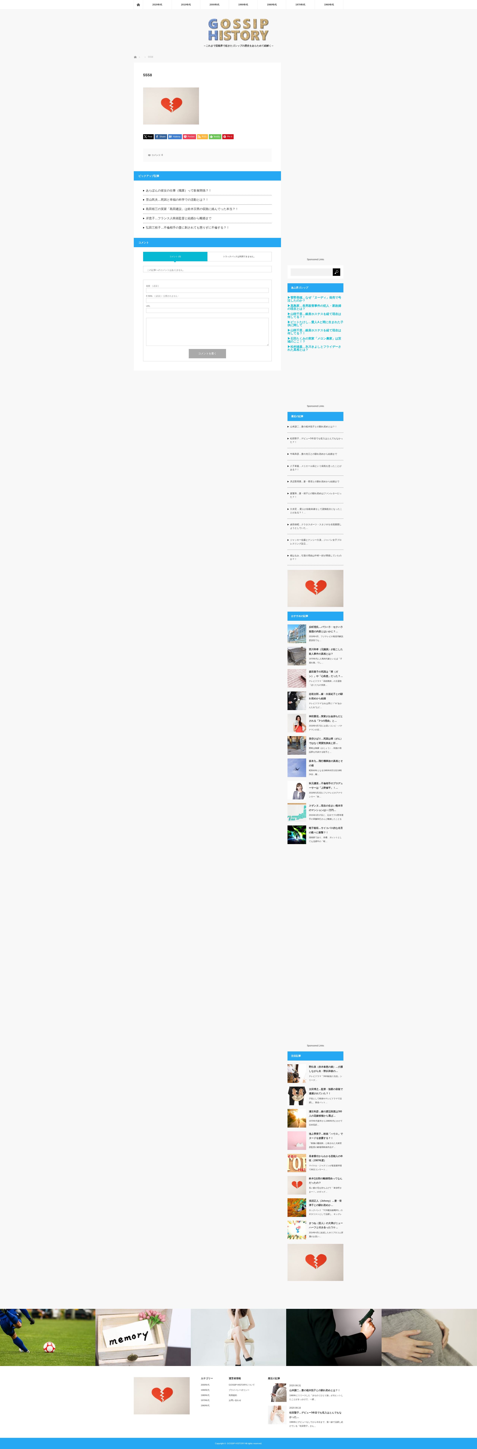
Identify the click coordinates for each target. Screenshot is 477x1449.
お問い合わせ (235, 1400)
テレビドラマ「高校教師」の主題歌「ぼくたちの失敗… (325, 683)
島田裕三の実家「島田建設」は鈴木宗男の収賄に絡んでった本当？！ (192, 209)
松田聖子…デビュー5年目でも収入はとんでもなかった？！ (316, 440)
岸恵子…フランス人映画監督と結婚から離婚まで (178, 218)
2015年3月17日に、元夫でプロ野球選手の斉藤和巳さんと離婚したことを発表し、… (326, 819)
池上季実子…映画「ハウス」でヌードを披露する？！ (326, 1135)
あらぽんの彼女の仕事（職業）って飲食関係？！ (178, 190)
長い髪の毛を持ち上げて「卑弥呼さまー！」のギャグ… (325, 1190)
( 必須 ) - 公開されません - (162, 296)
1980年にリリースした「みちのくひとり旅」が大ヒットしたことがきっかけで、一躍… (316, 1397)
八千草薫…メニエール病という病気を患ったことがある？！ (316, 468)
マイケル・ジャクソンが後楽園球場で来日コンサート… (325, 1167)
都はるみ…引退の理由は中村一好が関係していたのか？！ (316, 557)
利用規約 (233, 1395)
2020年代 (157, 4)
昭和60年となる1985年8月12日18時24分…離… (325, 772)
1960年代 (329, 4)
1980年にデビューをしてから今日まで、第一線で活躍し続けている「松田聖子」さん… (316, 1424)
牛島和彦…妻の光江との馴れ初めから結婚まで (313, 454)
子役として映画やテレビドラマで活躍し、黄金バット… (325, 1100)
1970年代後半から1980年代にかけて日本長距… (325, 1123)
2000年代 (214, 4)
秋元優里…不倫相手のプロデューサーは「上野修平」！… (326, 785)
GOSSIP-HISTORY (236, 1443)
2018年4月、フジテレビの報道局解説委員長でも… (326, 638)
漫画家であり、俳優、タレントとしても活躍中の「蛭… (325, 839)
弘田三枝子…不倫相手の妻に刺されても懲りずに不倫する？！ (187, 227)
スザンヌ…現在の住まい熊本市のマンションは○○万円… (326, 807)
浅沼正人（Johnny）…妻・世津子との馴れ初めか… (325, 1202)
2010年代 (186, 4)
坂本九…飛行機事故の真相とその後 (326, 763)
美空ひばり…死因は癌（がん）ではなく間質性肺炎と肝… (326, 740)
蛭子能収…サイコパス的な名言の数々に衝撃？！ (326, 830)
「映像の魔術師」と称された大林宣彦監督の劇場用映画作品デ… (325, 1145)
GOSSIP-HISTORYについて (242, 1385)
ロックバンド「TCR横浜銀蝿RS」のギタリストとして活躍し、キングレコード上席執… (326, 1214)
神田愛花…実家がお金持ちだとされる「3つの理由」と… (326, 718)
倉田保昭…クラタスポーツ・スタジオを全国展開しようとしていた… (316, 526)
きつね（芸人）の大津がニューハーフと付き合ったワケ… (326, 1225)
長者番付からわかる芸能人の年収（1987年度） (326, 1158)
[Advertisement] (315, 160)
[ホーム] (138, 4)
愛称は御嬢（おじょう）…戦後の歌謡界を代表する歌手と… (325, 750)
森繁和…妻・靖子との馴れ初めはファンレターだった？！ (316, 495)
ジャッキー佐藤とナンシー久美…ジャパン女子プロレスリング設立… (316, 542)
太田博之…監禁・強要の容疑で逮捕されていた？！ (326, 1091)
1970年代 (300, 4)
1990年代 (243, 4)
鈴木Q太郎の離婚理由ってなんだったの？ (325, 1180)
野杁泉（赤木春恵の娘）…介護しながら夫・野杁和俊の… (326, 1068)
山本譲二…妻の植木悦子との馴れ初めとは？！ (313, 426)
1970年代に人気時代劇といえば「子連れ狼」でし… (325, 661)
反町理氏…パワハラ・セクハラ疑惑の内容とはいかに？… (326, 629)
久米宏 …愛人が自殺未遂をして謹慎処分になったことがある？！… (316, 511)
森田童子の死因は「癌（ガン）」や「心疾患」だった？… (326, 673)
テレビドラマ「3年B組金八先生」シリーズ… (325, 1078)
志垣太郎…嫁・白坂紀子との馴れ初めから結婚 (326, 696)
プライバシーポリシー (239, 1390)
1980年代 (272, 4)
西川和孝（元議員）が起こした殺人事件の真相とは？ (326, 651)
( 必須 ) (152, 286)
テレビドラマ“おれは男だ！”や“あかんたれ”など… (325, 705)
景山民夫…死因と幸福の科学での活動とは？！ (177, 199)
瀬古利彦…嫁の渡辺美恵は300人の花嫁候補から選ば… (325, 1113)
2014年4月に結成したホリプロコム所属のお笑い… (326, 1234)
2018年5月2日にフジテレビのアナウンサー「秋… (325, 795)
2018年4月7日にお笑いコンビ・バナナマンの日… (325, 728)
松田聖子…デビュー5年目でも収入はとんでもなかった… (315, 1414)
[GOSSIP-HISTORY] (238, 40)
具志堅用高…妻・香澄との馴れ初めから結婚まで (314, 481)
